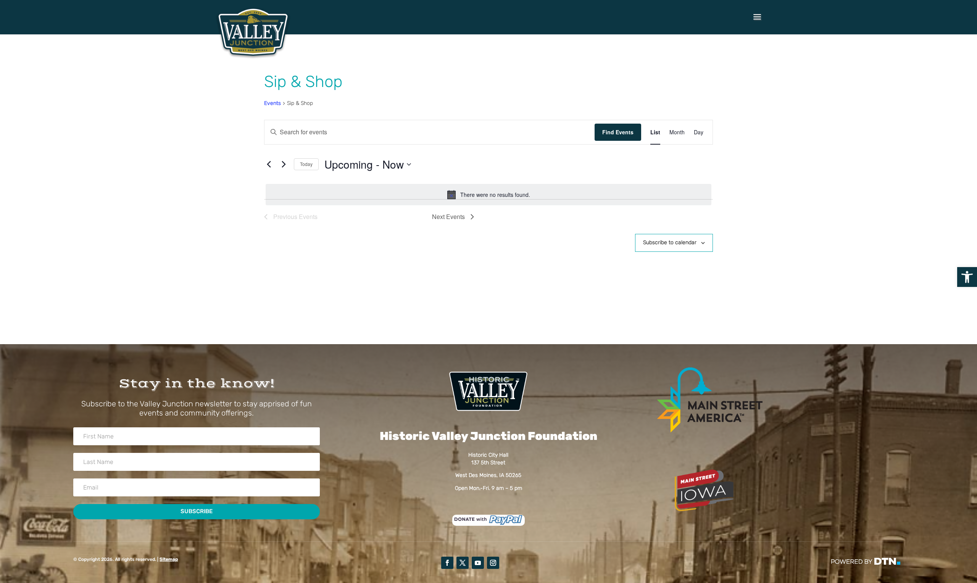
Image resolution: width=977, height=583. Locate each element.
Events (272, 103)
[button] (967, 277)
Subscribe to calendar (669, 242)
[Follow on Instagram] (493, 563)
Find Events (618, 132)
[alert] (488, 194)
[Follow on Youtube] (478, 563)
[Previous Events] (268, 164)
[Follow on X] (462, 563)
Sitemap (169, 559)
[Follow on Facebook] (447, 563)
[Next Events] (283, 164)
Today (306, 164)
